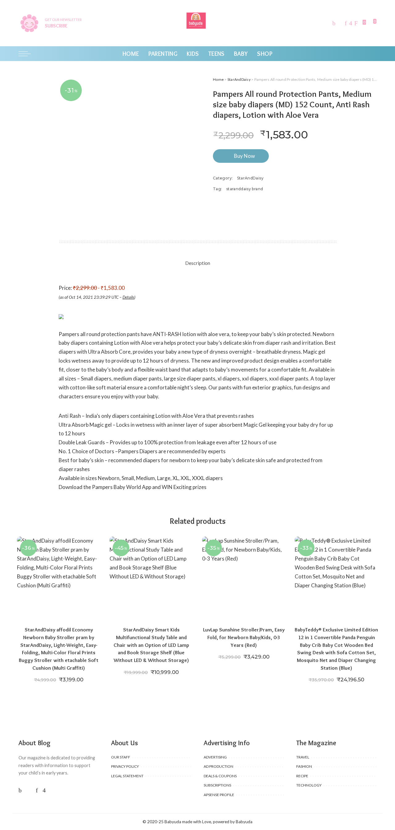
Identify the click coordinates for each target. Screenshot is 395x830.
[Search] (372, 53)
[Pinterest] (346, 23)
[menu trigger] (28, 53)
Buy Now (244, 156)
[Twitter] (340, 23)
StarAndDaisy (239, 79)
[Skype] (356, 23)
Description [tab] (197, 263)
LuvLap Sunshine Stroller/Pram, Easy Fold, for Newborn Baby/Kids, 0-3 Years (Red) (244, 637)
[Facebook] (333, 23)
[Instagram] (350, 23)
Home (218, 79)
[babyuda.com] (197, 23)
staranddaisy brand (244, 189)
